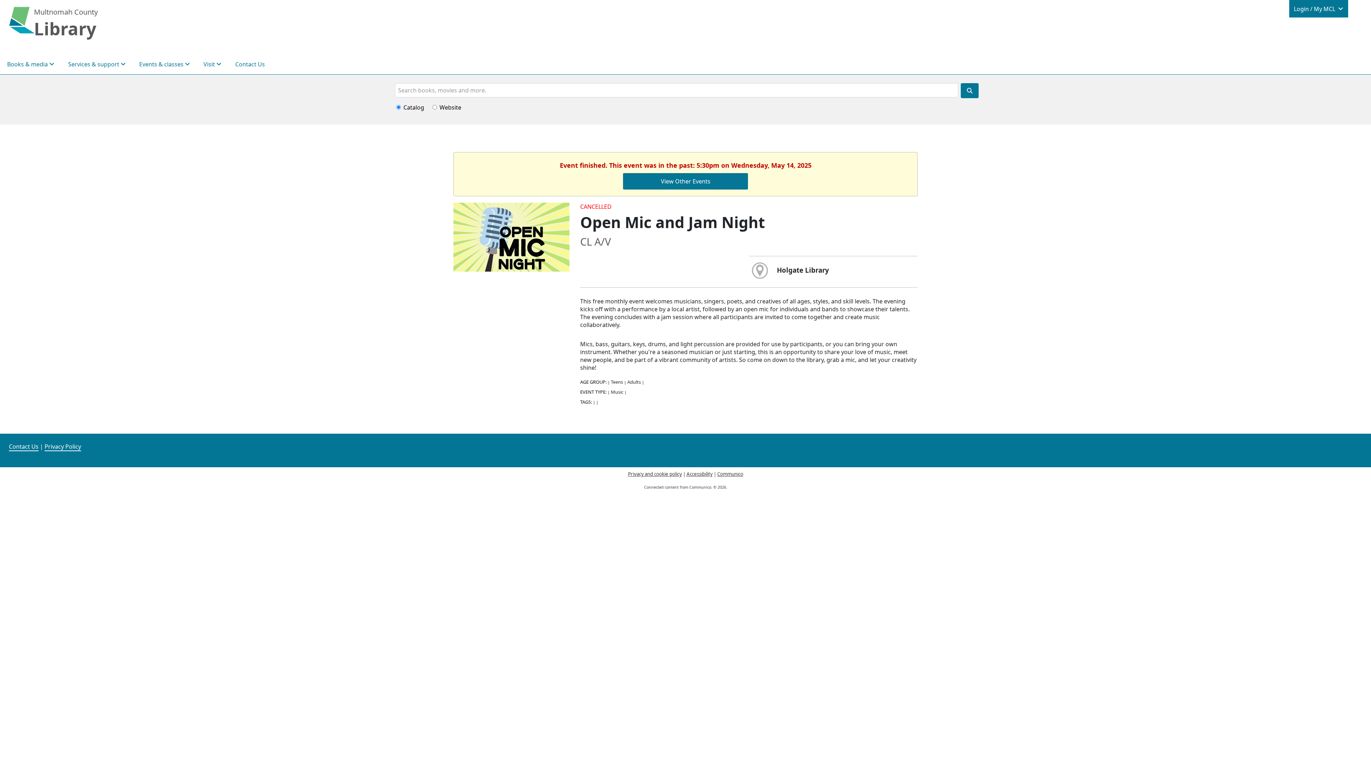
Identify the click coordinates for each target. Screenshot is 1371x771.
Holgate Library (803, 270)
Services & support (94, 64)
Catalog (413, 107)
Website (450, 107)
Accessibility (700, 474)
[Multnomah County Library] (22, 24)
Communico (730, 474)
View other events (685, 181)
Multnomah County (66, 12)
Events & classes (162, 64)
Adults (634, 382)
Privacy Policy (63, 446)
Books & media (28, 64)
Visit (210, 64)
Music (617, 392)
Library (65, 28)
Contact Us (250, 64)
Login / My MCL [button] (1315, 9)
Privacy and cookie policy (655, 474)
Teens (617, 382)
